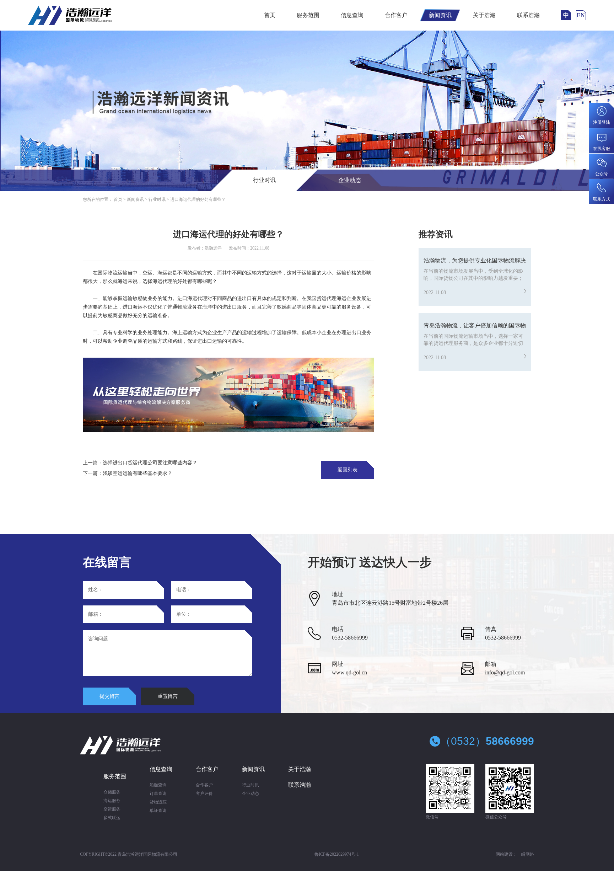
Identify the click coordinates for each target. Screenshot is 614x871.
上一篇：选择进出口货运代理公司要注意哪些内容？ (140, 462)
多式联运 (111, 817)
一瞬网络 (525, 854)
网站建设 (504, 854)
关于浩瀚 (484, 15)
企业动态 (349, 180)
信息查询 (352, 15)
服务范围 (308, 15)
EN (581, 15)
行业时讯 (264, 180)
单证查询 (158, 810)
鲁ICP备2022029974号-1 (336, 854)
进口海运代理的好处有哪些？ (198, 199)
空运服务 (111, 809)
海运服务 (111, 800)
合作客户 (396, 15)
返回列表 (347, 469)
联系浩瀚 (528, 15)
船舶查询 (158, 784)
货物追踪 (158, 802)
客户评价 (204, 793)
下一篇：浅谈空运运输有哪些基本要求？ (127, 473)
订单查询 (158, 793)
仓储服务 (111, 792)
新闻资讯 (440, 15)
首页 (269, 15)
